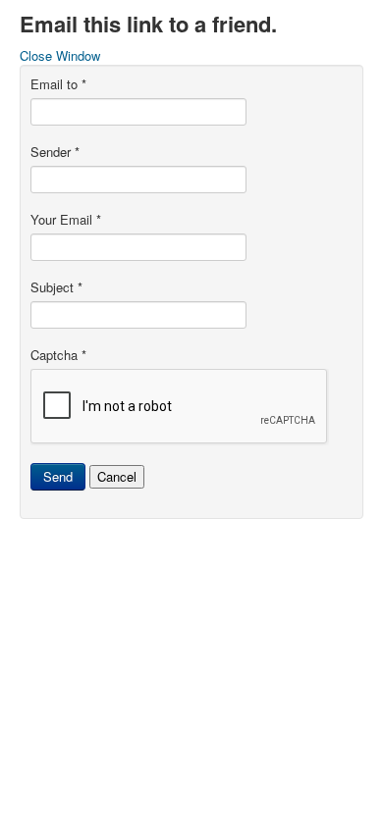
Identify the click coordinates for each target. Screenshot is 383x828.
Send (58, 476)
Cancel (117, 476)
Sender (55, 152)
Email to (58, 84)
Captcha (58, 355)
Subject (56, 287)
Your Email (65, 220)
